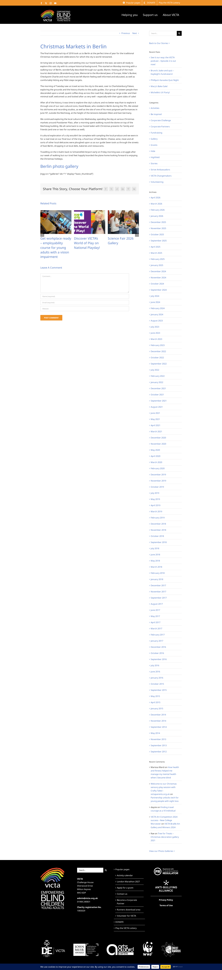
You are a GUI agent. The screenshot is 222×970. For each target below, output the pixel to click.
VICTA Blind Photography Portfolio (117, 243)
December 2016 (158, 647)
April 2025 (155, 246)
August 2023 (157, 320)
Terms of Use (166, 905)
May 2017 (155, 616)
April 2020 (155, 456)
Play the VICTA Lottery (126, 928)
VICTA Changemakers (161, 175)
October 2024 (157, 283)
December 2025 (158, 222)
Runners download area (128, 909)
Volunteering (157, 181)
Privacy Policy (166, 899)
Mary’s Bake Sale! (159, 86)
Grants (154, 145)
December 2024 (158, 271)
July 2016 (155, 665)
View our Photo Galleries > (162, 851)
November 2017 (158, 591)
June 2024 (155, 302)
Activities (155, 108)
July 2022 (155, 369)
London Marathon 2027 (128, 881)
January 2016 (157, 677)
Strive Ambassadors (160, 169)
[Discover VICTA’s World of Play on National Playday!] (55, 211)
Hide (153, 151)
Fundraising (156, 132)
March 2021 (156, 431)
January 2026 (157, 216)
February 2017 (158, 634)
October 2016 (157, 653)
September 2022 (159, 363)
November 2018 (158, 530)
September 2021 (159, 400)
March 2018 (156, 566)
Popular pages (122, 869)
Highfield (155, 157)
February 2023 (158, 345)
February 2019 (158, 517)
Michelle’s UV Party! (160, 92)
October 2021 (157, 394)
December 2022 (158, 351)
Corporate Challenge (161, 120)
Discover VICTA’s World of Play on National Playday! (53, 243)
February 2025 (158, 259)
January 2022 (157, 382)
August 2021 (157, 406)
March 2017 (156, 628)
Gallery (154, 138)
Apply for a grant (125, 887)
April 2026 (155, 197)
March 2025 (156, 253)
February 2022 (158, 376)
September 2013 (159, 745)
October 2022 (157, 357)
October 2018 (157, 536)
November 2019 (158, 480)
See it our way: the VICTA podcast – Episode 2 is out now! (163, 61)
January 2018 (157, 579)
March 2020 (156, 462)
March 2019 (156, 511)
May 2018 (155, 560)
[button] (42, 230)
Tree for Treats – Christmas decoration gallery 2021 (165, 837)
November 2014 (158, 720)
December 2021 (158, 388)
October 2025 (157, 234)
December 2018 (158, 523)
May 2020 (155, 450)
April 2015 (155, 702)
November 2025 (158, 228)
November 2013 (158, 739)
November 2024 (158, 277)
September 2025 (159, 240)
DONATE (119, 922)
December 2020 (158, 437)
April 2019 (155, 505)
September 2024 (159, 289)
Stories (154, 163)
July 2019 (155, 493)
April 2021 (155, 425)
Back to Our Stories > (159, 43)
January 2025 (157, 265)
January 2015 (157, 708)
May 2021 (155, 419)
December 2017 (158, 585)
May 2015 (155, 696)
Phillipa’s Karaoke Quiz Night (165, 80)
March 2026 (156, 203)
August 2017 (157, 603)
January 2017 (157, 640)
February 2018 (158, 573)
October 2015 (157, 683)
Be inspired (156, 114)
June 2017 (155, 610)
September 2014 (159, 727)
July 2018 (155, 548)
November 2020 (158, 443)
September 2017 (159, 597)
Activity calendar (125, 875)
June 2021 (155, 413)
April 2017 (155, 622)
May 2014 (155, 733)
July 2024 (155, 296)
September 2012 (159, 751)
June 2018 (155, 554)
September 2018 (159, 542)
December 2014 (158, 714)
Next (134, 33)
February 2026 (158, 209)
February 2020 (158, 468)
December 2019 (158, 474)
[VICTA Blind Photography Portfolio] (123, 211)
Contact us (122, 893)
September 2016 (159, 659)
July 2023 (155, 326)
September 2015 (159, 690)
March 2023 (156, 339)
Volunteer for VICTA (126, 915)
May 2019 (155, 499)
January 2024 (157, 314)
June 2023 (155, 332)
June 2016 (155, 671)
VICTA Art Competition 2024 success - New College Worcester (164, 820)
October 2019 (157, 486)
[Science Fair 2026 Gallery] (89, 211)
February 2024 (158, 308)
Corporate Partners (160, 126)
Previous (125, 33)
